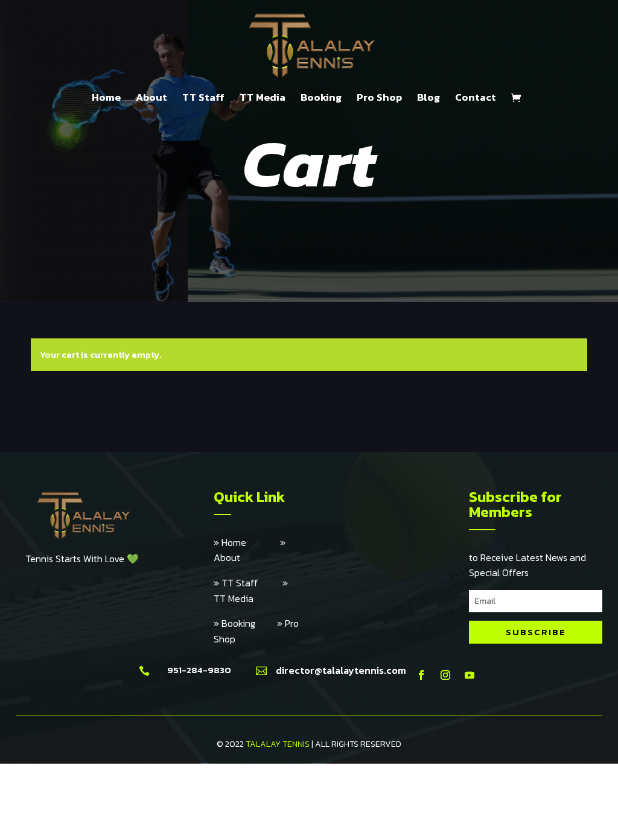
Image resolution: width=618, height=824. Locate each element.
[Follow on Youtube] (469, 675)
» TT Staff (248, 582)
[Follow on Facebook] (421, 675)
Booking (321, 99)
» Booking (245, 623)
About (151, 99)
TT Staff (203, 99)
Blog (428, 99)
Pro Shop (379, 99)
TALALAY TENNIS (278, 744)
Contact (475, 99)
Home (106, 99)
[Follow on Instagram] (445, 675)
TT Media (262, 99)
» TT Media (251, 590)
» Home (247, 542)
